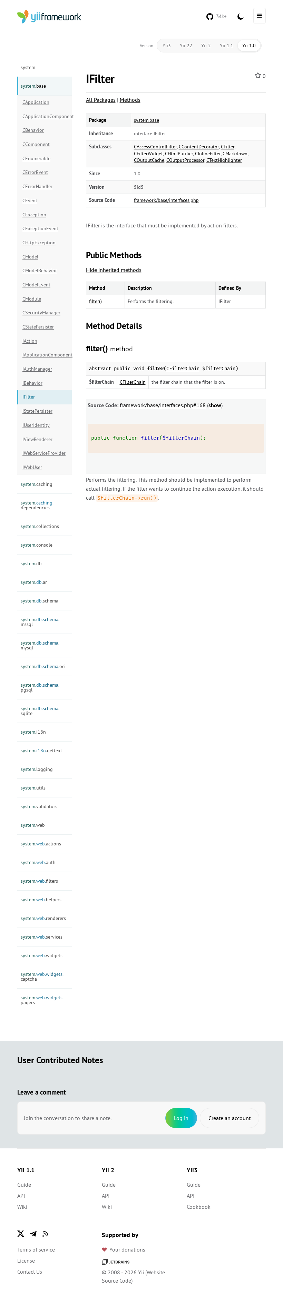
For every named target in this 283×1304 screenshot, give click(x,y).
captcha (42, 976)
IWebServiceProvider (44, 453)
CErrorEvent (35, 172)
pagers (42, 1000)
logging (37, 769)
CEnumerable (36, 158)
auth (38, 862)
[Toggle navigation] (259, 15)
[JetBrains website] (115, 1261)
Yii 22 (186, 45)
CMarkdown (235, 153)
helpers (41, 899)
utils (33, 788)
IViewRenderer (37, 439)
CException (34, 215)
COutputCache (149, 160)
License (26, 1260)
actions (41, 844)
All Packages (101, 99)
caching (36, 484)
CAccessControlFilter (155, 147)
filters (39, 881)
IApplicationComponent (47, 355)
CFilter (227, 147)
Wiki (22, 1206)
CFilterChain (182, 369)
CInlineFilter (208, 153)
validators (39, 806)
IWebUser (32, 467)
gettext (41, 750)
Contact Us (29, 1271)
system (28, 67)
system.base (146, 120)
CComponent (36, 144)
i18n (33, 732)
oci (43, 666)
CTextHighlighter (224, 160)
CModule (31, 299)
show (214, 405)
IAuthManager (37, 369)
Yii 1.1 (226, 45)
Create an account (229, 1118)
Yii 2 (206, 45)
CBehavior (33, 130)
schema (39, 601)
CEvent (29, 200)
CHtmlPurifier (179, 153)
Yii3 (167, 45)
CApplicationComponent (47, 116)
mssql (40, 621)
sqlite (40, 710)
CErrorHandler (37, 186)
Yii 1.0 (249, 45)
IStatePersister (37, 411)
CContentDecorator (199, 147)
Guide (24, 1184)
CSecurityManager (41, 313)
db (31, 563)
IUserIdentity (36, 425)
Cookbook (199, 1206)
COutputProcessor (185, 160)
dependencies (37, 505)
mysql (40, 645)
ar (34, 582)
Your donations (127, 1249)
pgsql (40, 687)
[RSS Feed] (45, 1233)
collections (40, 526)
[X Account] (20, 1233)
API (21, 1195)
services (41, 937)
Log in (181, 1118)
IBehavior (32, 383)
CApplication (35, 102)
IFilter (28, 397)
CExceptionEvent (40, 228)
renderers (43, 918)
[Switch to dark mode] (240, 16)
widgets (41, 955)
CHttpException (39, 242)
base (33, 86)
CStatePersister (38, 327)
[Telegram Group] (33, 1233)
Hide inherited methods (114, 269)
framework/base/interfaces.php (166, 200)
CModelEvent (36, 285)
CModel (30, 257)
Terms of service (36, 1249)
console (36, 545)
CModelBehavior (39, 270)
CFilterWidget (148, 153)
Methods (130, 99)
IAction (29, 341)
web (33, 825)
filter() (95, 301)
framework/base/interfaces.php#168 (163, 405)
